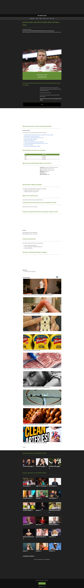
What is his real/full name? (29, 140)
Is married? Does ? (34, 141)
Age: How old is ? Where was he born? (34, 137)
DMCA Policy (46, 580)
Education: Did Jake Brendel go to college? (32, 146)
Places (44, 18)
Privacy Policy (41, 580)
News (51, 18)
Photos (37, 18)
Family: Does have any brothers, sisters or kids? (35, 143)
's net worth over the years (31, 136)
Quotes (40, 18)
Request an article (42, 583)
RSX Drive (44, 586)
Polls (48, 18)
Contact (37, 580)
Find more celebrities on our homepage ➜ (42, 559)
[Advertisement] (42, 7)
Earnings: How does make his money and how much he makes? (38, 134)
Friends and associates (28, 144)
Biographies (32, 18)
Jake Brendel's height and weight (30, 139)
